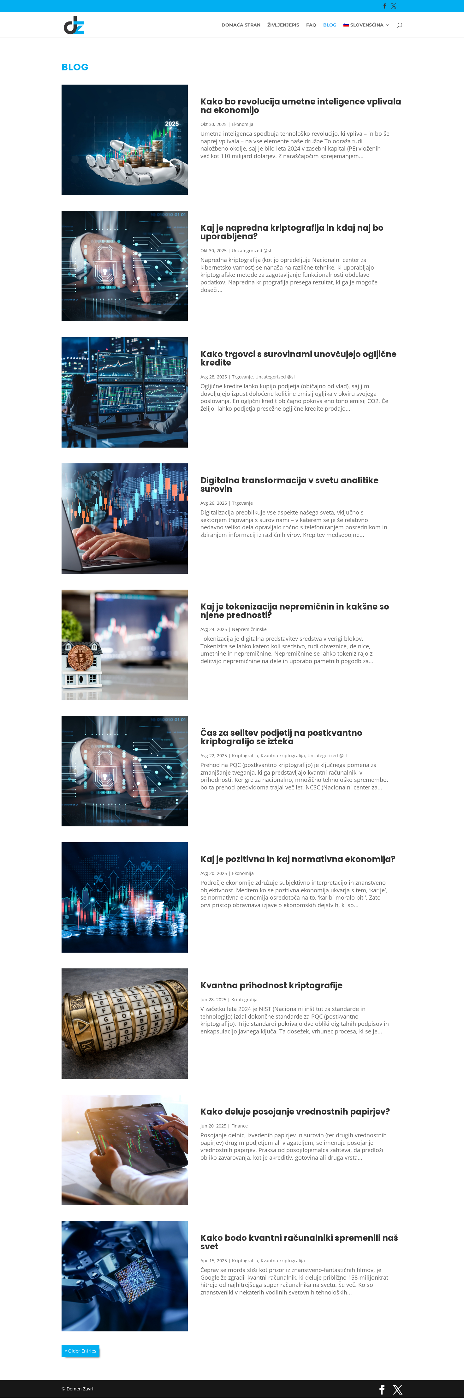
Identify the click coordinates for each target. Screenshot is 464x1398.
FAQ (311, 25)
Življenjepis (283, 25)
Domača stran (241, 25)
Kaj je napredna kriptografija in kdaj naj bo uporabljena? (292, 232)
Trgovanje (242, 377)
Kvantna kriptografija (283, 755)
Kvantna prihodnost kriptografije (271, 985)
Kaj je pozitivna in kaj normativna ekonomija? (297, 859)
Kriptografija (245, 755)
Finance (239, 1126)
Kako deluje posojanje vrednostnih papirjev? (295, 1111)
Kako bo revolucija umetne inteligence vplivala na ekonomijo (300, 106)
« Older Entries (80, 1351)
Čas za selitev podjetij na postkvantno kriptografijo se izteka (281, 737)
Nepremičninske (249, 629)
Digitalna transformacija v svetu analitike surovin (289, 485)
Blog (329, 25)
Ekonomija (242, 124)
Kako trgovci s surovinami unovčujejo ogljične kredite (298, 358)
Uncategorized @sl (251, 250)
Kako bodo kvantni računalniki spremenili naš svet (299, 1242)
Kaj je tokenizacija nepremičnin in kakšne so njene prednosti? (294, 611)
